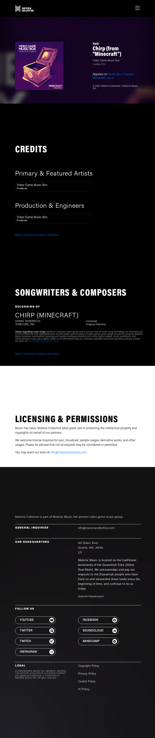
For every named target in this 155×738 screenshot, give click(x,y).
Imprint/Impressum (91, 596)
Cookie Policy (87, 681)
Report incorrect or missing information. (37, 235)
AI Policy (84, 689)
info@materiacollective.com (68, 452)
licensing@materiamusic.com (43, 341)
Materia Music (62, 517)
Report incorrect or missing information (37, 354)
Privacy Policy (87, 673)
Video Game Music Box (106, 60)
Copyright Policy (88, 666)
